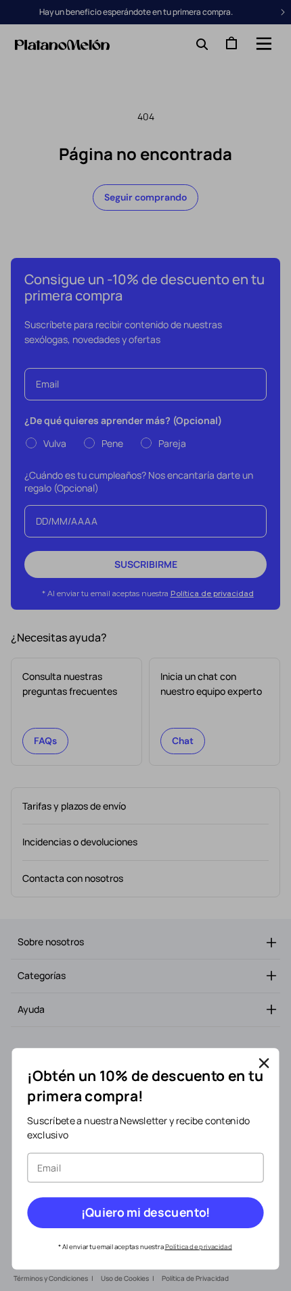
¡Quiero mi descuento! (145, 1213)
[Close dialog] (264, 1063)
